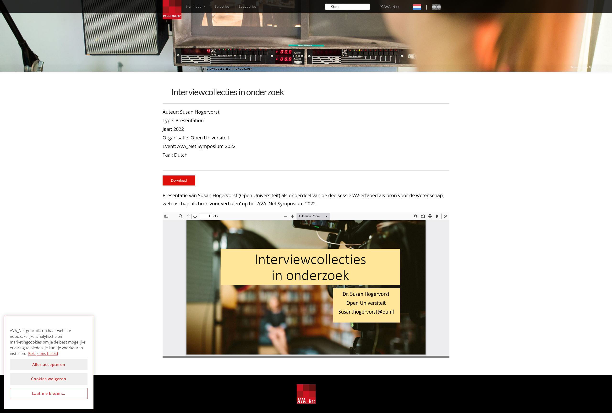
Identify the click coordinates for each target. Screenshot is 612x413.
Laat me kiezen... (49, 393)
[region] (48, 362)
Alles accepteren (48, 364)
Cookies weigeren (48, 378)
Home (191, 68)
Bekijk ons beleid (43, 353)
